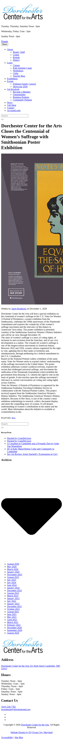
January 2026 (13, 572)
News (9, 102)
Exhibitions (12, 78)
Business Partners (21, 97)
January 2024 (13, 588)
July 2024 (11, 582)
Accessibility (7, 737)
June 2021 (12, 614)
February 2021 (14, 625)
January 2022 (13, 603)
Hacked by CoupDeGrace (19, 438)
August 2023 (13, 593)
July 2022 (11, 601)
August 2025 (13, 577)
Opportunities (19, 94)
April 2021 (12, 619)
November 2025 (14, 574)
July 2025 (11, 580)
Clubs (15, 73)
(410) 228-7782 (8, 707)
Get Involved (13, 89)
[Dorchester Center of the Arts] (23, 19)
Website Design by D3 (21, 732)
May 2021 (12, 617)
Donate (4, 41)
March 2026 (12, 569)
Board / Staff (19, 52)
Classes (16, 65)
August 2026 (13, 564)
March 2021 (12, 622)
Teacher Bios (19, 76)
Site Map (19, 737)
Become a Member (21, 92)
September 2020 (14, 630)
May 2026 (12, 566)
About (10, 49)
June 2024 (12, 585)
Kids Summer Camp (22, 68)
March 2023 (12, 596)
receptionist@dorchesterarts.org (15, 709)
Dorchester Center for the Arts (35, 724)
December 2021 (14, 606)
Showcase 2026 (20, 86)
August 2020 (13, 633)
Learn (9, 62)
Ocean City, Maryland (42, 732)
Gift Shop (11, 105)
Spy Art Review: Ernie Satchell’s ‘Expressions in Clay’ (32, 454)
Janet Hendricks (18, 308)
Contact (10, 108)
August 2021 (13, 611)
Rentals (16, 57)
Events (10, 81)
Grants (16, 54)
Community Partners (22, 100)
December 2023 (14, 590)
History (16, 60)
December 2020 (14, 627)
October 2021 (13, 609)
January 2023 (13, 598)
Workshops (18, 70)
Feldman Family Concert (24, 84)
